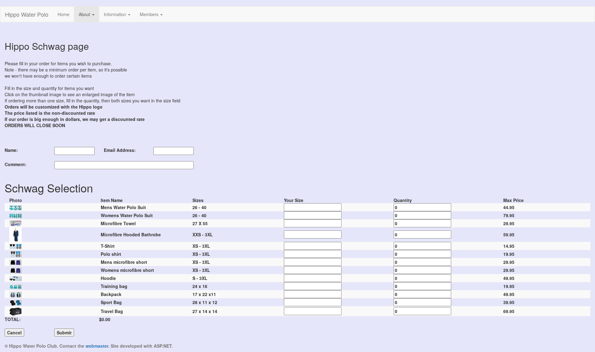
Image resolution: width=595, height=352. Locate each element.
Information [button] (115, 14)
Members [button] (150, 14)
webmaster (97, 346)
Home (66, 14)
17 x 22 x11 (204, 294)
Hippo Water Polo (26, 14)
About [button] (85, 14)
